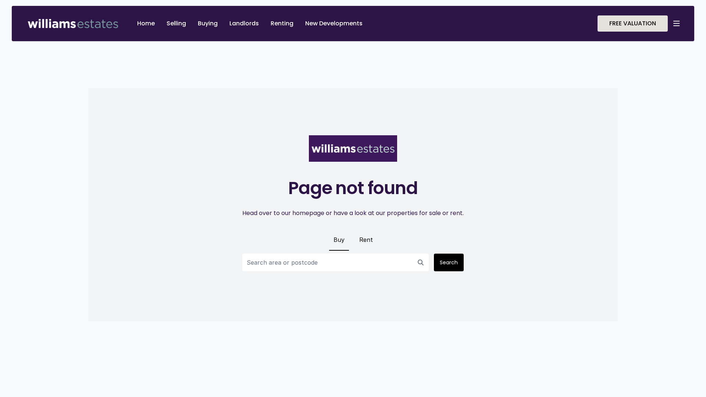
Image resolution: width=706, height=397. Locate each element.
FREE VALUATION (632, 23)
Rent (366, 239)
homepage (308, 213)
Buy (339, 239)
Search (449, 262)
